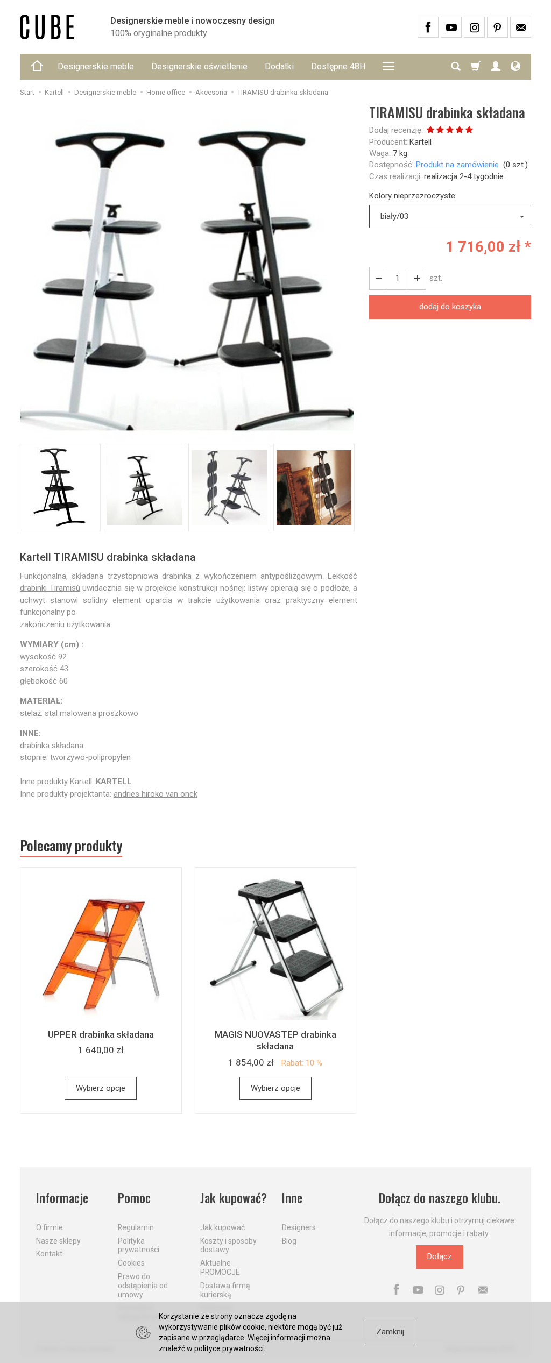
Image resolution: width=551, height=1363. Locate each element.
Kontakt (49, 1254)
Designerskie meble (96, 66)
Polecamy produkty (71, 845)
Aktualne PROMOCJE (220, 1267)
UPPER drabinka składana (101, 1034)
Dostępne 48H (338, 66)
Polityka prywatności (138, 1245)
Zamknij (390, 1332)
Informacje (62, 1198)
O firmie (49, 1227)
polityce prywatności (229, 1348)
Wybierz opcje (100, 1088)
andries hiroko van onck (155, 794)
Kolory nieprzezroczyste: (413, 196)
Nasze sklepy (58, 1241)
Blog (289, 1241)
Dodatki (279, 66)
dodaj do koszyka (450, 306)
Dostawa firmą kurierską (225, 1290)
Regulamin (136, 1227)
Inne (292, 1198)
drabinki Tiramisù (50, 588)
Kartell (420, 142)
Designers (299, 1227)
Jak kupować (222, 1227)
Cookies (131, 1263)
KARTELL (114, 781)
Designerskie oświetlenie (199, 66)
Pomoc (134, 1198)
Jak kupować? (233, 1198)
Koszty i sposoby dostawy (228, 1245)
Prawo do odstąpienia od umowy (143, 1285)
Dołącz (439, 1256)
